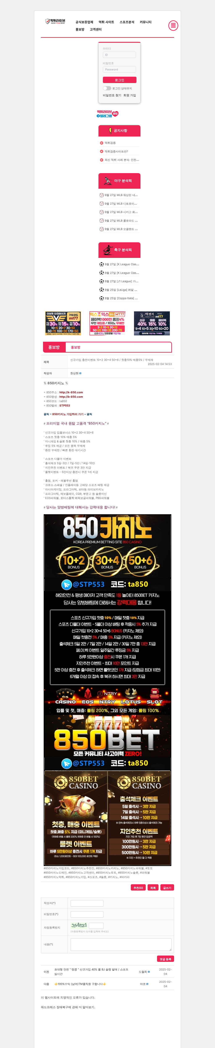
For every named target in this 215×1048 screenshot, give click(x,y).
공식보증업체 (84, 22)
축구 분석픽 (123, 250)
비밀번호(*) (51, 914)
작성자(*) (50, 903)
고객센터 (96, 29)
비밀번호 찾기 (112, 95)
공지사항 (120, 130)
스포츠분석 (127, 22)
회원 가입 (129, 95)
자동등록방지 (52, 927)
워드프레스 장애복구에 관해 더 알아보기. (68, 1007)
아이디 (107, 48)
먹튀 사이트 (106, 22)
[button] (74, 373)
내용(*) (48, 944)
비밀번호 (108, 63)
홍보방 (80, 29)
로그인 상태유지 (122, 88)
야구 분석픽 (123, 181)
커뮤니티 (146, 22)
